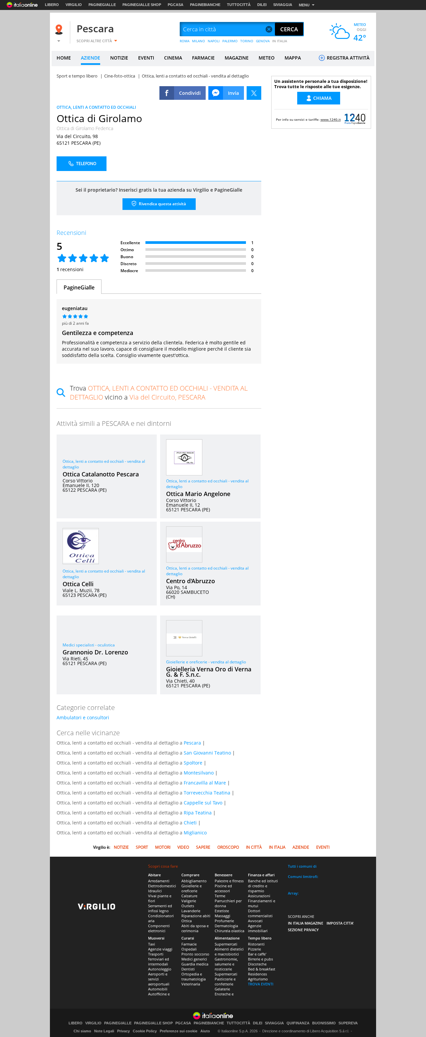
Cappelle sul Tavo (203, 802)
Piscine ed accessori (223, 888)
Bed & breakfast (261, 968)
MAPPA (293, 58)
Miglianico (195, 832)
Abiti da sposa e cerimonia (195, 928)
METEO (267, 58)
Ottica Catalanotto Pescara (101, 474)
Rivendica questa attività (162, 204)
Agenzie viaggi (160, 949)
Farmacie (189, 944)
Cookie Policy (145, 1031)
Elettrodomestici (162, 885)
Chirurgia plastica (229, 930)
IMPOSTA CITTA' (340, 923)
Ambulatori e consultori (83, 717)
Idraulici (155, 890)
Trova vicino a (159, 393)
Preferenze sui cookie (178, 1031)
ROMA (184, 41)
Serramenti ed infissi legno (160, 908)
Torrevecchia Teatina (207, 792)
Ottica (186, 920)
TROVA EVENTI (260, 983)
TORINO (246, 41)
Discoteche (257, 963)
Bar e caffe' (257, 953)
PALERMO (230, 41)
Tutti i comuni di (302, 866)
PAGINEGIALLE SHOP (141, 5)
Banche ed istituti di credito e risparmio (263, 885)
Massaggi (222, 915)
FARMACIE (203, 58)
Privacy (123, 1031)
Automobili (157, 988)
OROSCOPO (228, 847)
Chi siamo (82, 1031)
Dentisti (188, 968)
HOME (64, 58)
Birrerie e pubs (260, 958)
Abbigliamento (194, 880)
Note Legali (104, 1031)
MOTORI (162, 847)
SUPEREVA (348, 1023)
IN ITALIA (279, 41)
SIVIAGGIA (282, 5)
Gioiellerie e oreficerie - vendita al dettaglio (206, 662)
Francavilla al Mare (205, 782)
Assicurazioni (259, 895)
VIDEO (183, 847)
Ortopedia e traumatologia (193, 976)
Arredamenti (158, 880)
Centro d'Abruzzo (190, 581)
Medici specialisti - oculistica (89, 645)
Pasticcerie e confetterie (225, 981)
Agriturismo (258, 978)
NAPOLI (214, 41)
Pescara (95, 28)
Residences (257, 973)
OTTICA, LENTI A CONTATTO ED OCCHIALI (96, 107)
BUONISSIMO (324, 1023)
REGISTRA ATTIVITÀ (347, 58)
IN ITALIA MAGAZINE (305, 923)
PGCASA (175, 5)
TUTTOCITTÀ (239, 5)
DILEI (262, 5)
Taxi (151, 944)
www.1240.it (330, 119)
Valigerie (188, 900)
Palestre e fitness (229, 880)
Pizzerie (254, 949)
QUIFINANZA (298, 1023)
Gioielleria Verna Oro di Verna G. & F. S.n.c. (208, 671)
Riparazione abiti (195, 915)
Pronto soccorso (195, 953)
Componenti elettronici (159, 928)
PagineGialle (79, 287)
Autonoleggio (159, 968)
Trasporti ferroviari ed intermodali (158, 958)
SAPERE (203, 847)
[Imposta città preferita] (60, 29)
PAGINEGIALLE (102, 5)
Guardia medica (194, 963)
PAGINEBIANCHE (205, 5)
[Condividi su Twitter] (254, 93)
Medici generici (194, 958)
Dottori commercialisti (260, 913)
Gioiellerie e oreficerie (191, 888)
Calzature (189, 895)
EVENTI (146, 58)
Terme (220, 895)
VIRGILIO (74, 5)
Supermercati (226, 944)
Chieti (190, 822)
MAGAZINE (237, 58)
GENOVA (263, 41)
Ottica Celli (78, 584)
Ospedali (189, 949)
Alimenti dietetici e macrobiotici (229, 951)
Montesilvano (199, 773)
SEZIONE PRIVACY (303, 929)
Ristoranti (256, 944)
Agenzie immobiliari (258, 928)
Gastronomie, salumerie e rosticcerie (226, 963)
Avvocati (255, 920)
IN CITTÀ (254, 847)
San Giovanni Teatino (207, 753)
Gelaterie (222, 988)
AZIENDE (90, 58)
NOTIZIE (119, 58)
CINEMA (173, 58)
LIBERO (52, 5)
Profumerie (224, 920)
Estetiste (222, 910)
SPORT (142, 847)
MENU (304, 5)
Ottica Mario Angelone (198, 494)
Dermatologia (226, 925)
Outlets (187, 905)
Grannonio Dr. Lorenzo (95, 652)
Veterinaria (190, 983)
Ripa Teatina (198, 812)
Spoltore (193, 763)
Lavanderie (190, 910)
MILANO (198, 41)
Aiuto (205, 1031)
